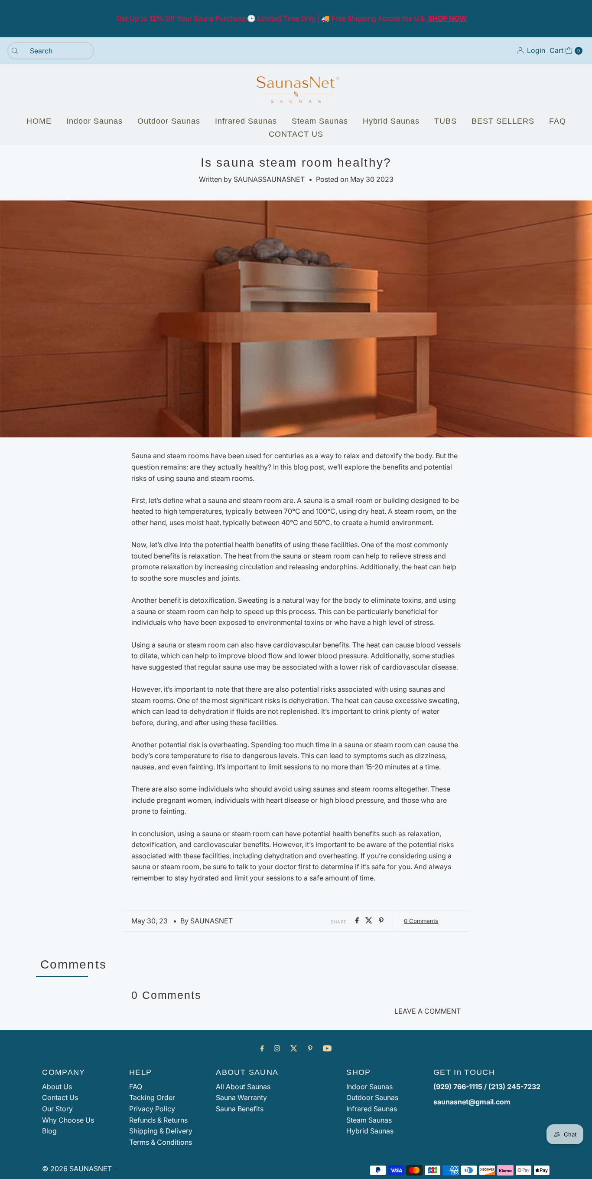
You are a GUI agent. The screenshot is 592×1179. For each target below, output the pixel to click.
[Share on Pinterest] (381, 920)
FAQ (557, 121)
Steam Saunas (320, 121)
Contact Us (60, 1097)
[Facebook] (262, 1048)
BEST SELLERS (503, 121)
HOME (39, 121)
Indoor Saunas (94, 121)
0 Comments (421, 920)
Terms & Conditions (160, 1142)
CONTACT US (296, 134)
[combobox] (50, 50)
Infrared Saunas (246, 121)
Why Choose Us (68, 1120)
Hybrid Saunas (391, 121)
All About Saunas (243, 1086)
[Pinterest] (310, 1048)
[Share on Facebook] (358, 920)
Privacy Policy (152, 1108)
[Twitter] (293, 1048)
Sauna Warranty (241, 1097)
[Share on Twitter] (369, 920)
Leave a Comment (427, 1011)
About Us (57, 1086)
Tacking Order (152, 1097)
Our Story (57, 1108)
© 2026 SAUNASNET (77, 1168)
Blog (49, 1130)
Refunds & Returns (158, 1120)
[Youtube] (327, 1048)
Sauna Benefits (239, 1108)
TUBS (445, 121)
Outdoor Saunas (168, 121)
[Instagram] (277, 1048)
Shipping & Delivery (160, 1130)
